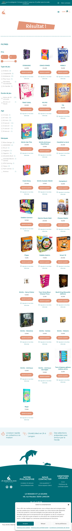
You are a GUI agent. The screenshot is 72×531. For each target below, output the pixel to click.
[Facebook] (7, 487)
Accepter (25, 523)
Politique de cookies (23, 527)
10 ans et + (6, 123)
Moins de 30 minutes (7, 98)
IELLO (5, 148)
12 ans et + (6, 126)
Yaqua (5, 166)
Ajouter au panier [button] (26, 72)
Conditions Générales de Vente (59, 527)
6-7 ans (5, 118)
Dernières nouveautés (7, 82)
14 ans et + (6, 128)
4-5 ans (5, 115)
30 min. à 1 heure (6, 103)
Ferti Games (7, 169)
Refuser (43, 523)
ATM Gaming (7, 163)
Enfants (6, 71)
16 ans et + (6, 131)
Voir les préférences (60, 523)
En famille (6, 86)
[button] (68, 505)
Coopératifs (7, 73)
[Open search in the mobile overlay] (69, 12)
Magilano (6, 150)
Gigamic (6, 153)
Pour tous (6, 79)
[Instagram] (11, 487)
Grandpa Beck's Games (8, 159)
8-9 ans (5, 120)
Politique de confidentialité (39, 527)
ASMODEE (6, 145)
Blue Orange (7, 142)
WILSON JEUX (8, 156)
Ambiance (6, 76)
